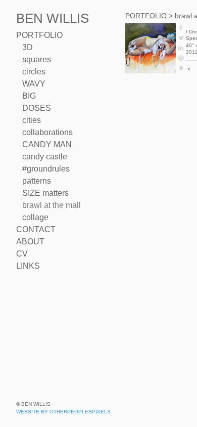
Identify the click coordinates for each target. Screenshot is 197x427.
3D (27, 47)
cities (31, 120)
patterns (36, 181)
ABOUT (30, 241)
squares (36, 59)
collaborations (47, 132)
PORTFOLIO (39, 35)
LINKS (28, 266)
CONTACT (36, 229)
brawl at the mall (51, 205)
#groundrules (46, 168)
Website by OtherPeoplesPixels (63, 411)
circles (33, 71)
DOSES (36, 108)
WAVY (33, 83)
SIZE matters (45, 193)
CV (22, 253)
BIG (29, 96)
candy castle (44, 156)
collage (35, 217)
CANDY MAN (47, 144)
